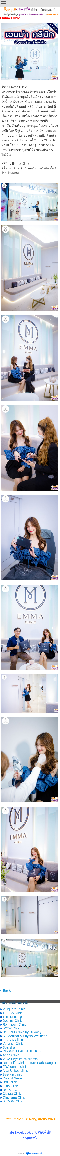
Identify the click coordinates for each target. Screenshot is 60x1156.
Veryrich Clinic (13, 1043)
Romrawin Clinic (14, 1024)
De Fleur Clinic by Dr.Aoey (22, 1032)
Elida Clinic (11, 1086)
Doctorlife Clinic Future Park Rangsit (29, 1063)
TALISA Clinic (12, 1013)
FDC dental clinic (15, 1067)
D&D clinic (10, 1082)
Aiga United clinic (15, 1070)
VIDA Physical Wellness (20, 1059)
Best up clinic (12, 1074)
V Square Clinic (14, 1009)
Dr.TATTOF (11, 1090)
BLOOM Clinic (13, 1101)
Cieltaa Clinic (12, 1093)
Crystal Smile (12, 1078)
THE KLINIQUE (14, 1017)
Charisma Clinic (14, 1097)
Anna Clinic (11, 1055)
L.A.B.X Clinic (13, 1040)
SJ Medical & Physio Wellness (25, 1036)
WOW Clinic (11, 1028)
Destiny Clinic (12, 1020)
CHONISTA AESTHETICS (22, 1051)
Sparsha (9, 1047)
